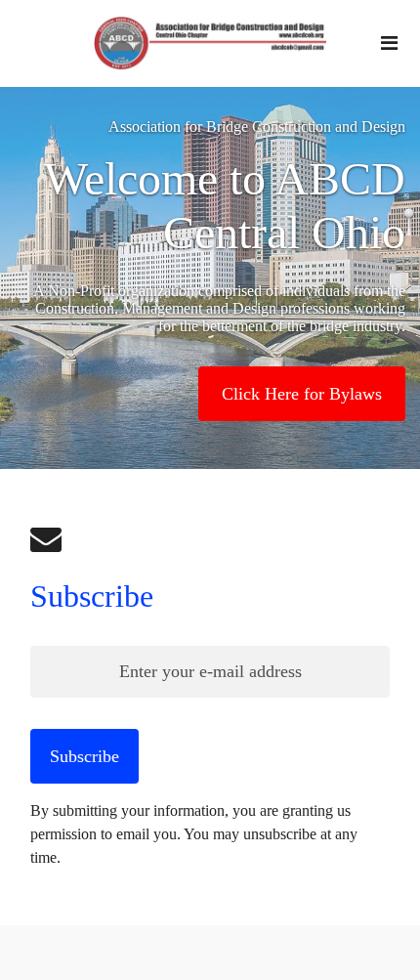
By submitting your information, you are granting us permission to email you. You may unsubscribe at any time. (193, 834)
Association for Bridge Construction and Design (256, 126)
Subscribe (91, 596)
